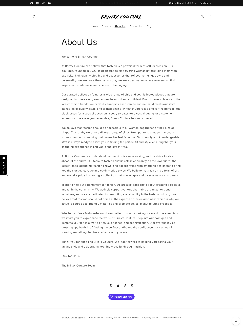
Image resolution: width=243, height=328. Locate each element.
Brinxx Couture (78, 318)
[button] (34, 16)
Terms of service (131, 317)
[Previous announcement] (86, 3)
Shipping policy (150, 317)
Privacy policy (113, 317)
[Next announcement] (156, 3)
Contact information (171, 317)
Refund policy (96, 317)
